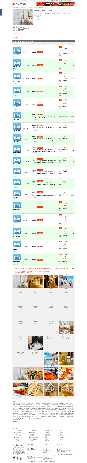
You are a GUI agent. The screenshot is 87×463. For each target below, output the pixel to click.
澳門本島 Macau (37, 16)
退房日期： (15, 32)
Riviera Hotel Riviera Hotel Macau (36, 7)
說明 (44, 52)
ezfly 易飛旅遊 (16, 7)
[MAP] (69, 13)
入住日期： (15, 30)
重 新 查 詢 (16, 37)
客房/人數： (15, 34)
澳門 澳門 (26, 7)
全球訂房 (21, 7)
